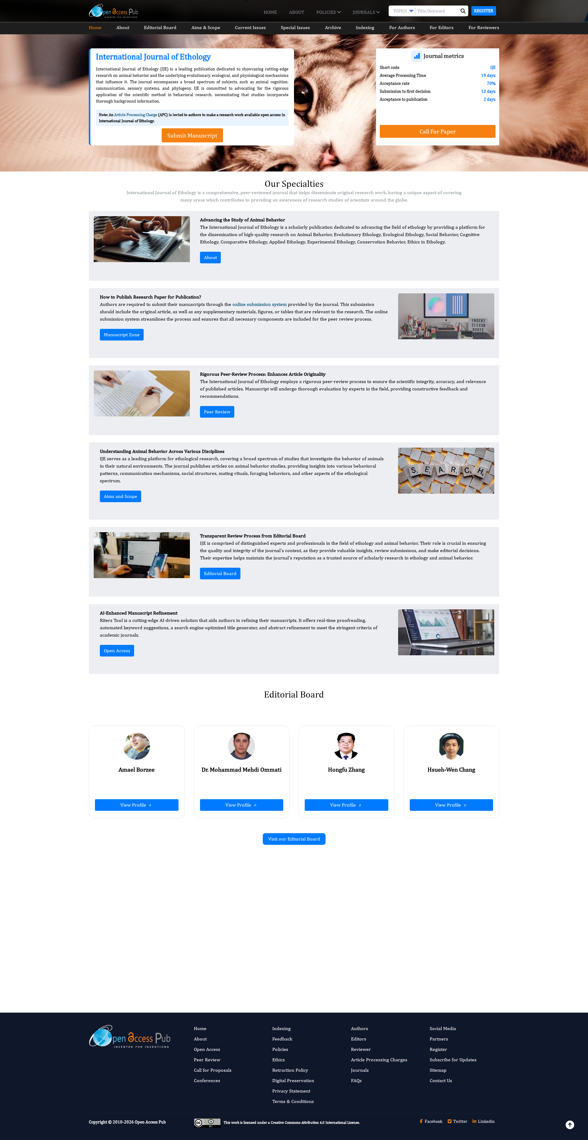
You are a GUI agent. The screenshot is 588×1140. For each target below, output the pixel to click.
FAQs (356, 1080)
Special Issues (295, 27)
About (296, 12)
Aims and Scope (120, 496)
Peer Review (217, 412)
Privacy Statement (291, 1091)
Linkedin (486, 1121)
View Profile (133, 805)
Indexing (365, 27)
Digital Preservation (293, 1080)
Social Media (443, 1028)
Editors (358, 1039)
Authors (359, 1028)
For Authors (402, 27)
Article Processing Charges (379, 1060)
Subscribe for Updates (453, 1060)
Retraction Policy (290, 1070)
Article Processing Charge (135, 114)
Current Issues (250, 27)
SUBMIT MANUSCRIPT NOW (355, 971)
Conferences (207, 1080)
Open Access (117, 650)
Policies (326, 12)
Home (270, 12)
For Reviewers (484, 27)
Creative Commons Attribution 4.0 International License (315, 1122)
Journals (364, 12)
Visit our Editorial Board (294, 839)
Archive (333, 27)
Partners (439, 1039)
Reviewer (361, 1049)
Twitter (459, 1121)
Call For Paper (438, 131)
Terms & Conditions (293, 1101)
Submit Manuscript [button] (192, 135)
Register (483, 10)
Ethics (278, 1060)
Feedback (282, 1039)
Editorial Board (160, 27)
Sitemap (438, 1070)
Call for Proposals (213, 1070)
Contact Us (441, 1080)
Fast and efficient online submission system (256, 971)
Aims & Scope (205, 27)
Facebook (433, 1121)
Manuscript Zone (122, 334)
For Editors (442, 27)
